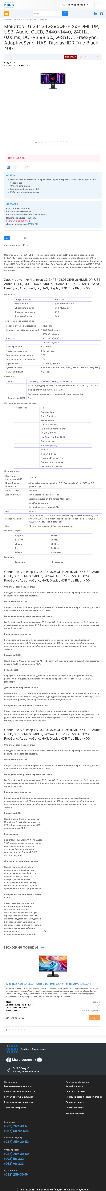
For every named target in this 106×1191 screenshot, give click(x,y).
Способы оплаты (74, 1086)
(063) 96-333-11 (16, 1164)
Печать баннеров (75, 1107)
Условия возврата (75, 1113)
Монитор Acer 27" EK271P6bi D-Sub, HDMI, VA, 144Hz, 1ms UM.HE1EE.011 (48, 983)
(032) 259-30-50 (16, 1154)
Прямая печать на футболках (19, 1097)
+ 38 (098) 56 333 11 (76, 4)
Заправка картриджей (15, 1107)
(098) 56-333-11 (16, 1159)
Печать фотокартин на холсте (19, 1091)
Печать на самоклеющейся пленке (84, 1097)
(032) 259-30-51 (16, 1126)
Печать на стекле (75, 1102)
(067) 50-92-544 (16, 1131)
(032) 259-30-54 (16, 1174)
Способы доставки (75, 1091)
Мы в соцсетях (24, 1060)
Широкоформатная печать (17, 1086)
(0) (26, 238)
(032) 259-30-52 (16, 1142)
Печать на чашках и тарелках (19, 1102)
